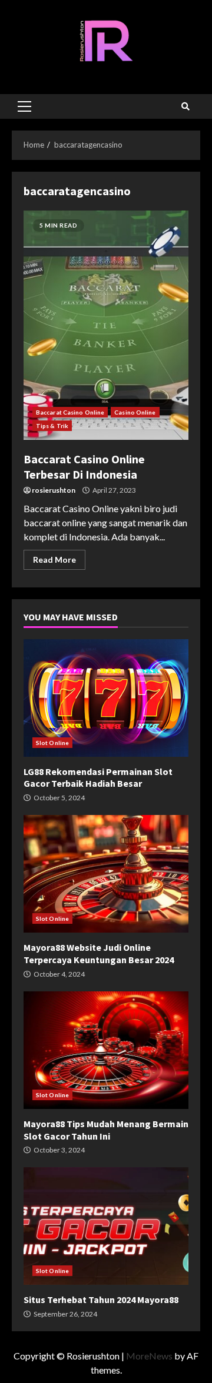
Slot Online (52, 742)
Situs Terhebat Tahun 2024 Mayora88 (106, 1226)
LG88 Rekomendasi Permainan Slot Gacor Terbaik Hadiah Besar (106, 698)
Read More (54, 559)
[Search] (185, 106)
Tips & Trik (52, 425)
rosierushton (53, 490)
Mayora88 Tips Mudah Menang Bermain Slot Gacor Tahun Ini (106, 1050)
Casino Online (134, 412)
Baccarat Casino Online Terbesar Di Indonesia (106, 325)
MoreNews (149, 1355)
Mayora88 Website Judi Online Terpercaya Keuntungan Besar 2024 (106, 874)
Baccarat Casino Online (70, 412)
